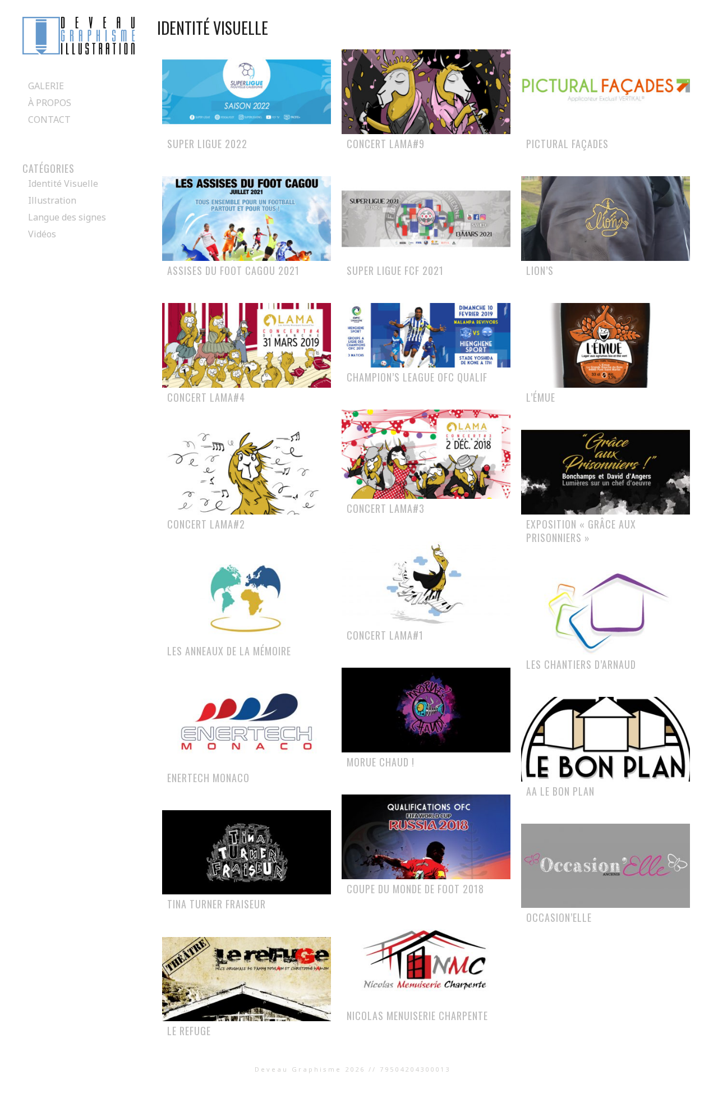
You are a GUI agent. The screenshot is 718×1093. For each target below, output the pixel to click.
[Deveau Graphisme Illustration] (78, 51)
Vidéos (42, 234)
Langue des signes (67, 217)
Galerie (46, 86)
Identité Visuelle (63, 183)
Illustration (52, 200)
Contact (49, 119)
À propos (49, 103)
